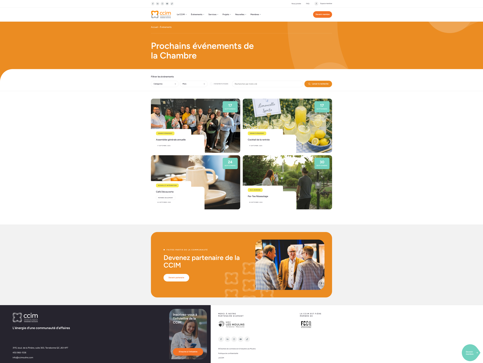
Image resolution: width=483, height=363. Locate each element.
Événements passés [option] (221, 84)
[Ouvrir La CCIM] (186, 14)
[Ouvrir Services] (217, 14)
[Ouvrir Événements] (203, 14)
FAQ (307, 4)
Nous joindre (296, 4)
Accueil (154, 27)
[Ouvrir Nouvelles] (245, 14)
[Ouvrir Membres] (260, 14)
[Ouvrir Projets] (230, 14)
